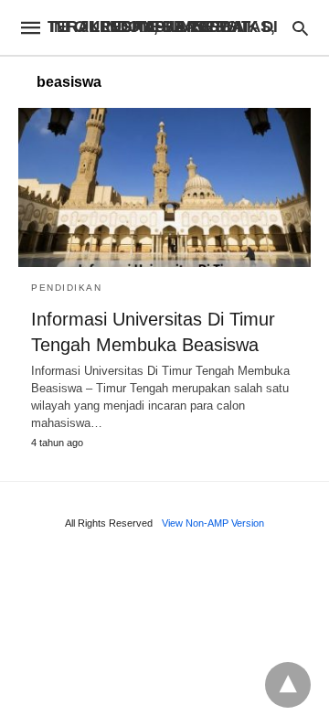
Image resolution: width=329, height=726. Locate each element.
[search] (300, 27)
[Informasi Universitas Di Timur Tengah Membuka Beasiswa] (164, 187)
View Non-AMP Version (213, 523)
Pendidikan (66, 288)
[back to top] (288, 685)
